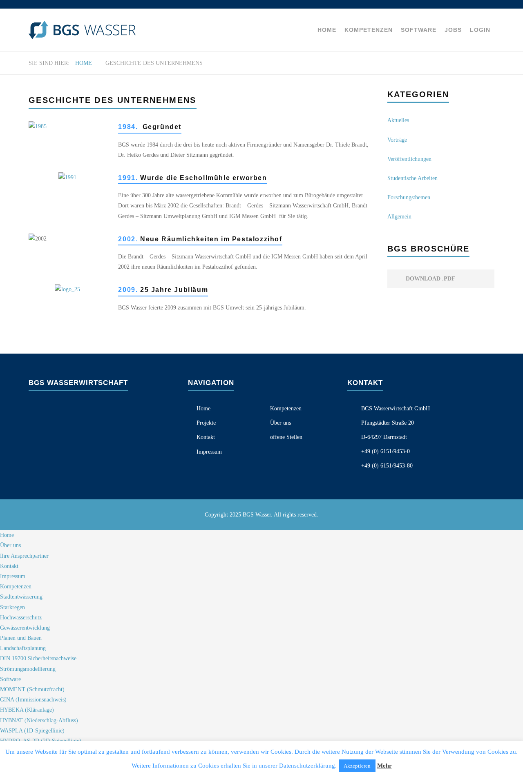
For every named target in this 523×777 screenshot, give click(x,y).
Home (326, 30)
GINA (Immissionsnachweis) (33, 700)
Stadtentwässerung (21, 597)
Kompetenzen (368, 30)
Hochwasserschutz (21, 617)
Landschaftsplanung (23, 648)
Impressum (209, 452)
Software (418, 30)
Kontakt (206, 437)
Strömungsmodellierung (28, 669)
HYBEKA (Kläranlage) (27, 710)
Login (480, 30)
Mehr (384, 765)
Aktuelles (398, 120)
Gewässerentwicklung (25, 628)
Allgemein (399, 217)
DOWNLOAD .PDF (429, 279)
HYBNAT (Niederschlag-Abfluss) (39, 720)
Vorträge (397, 140)
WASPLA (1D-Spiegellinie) (32, 731)
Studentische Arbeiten (412, 178)
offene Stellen (286, 437)
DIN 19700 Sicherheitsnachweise (38, 658)
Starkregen (12, 607)
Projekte (206, 423)
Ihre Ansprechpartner (24, 556)
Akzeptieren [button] (357, 766)
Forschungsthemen (408, 197)
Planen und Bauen (21, 638)
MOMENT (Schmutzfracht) (32, 689)
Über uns (280, 423)
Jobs (453, 30)
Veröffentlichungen (409, 159)
